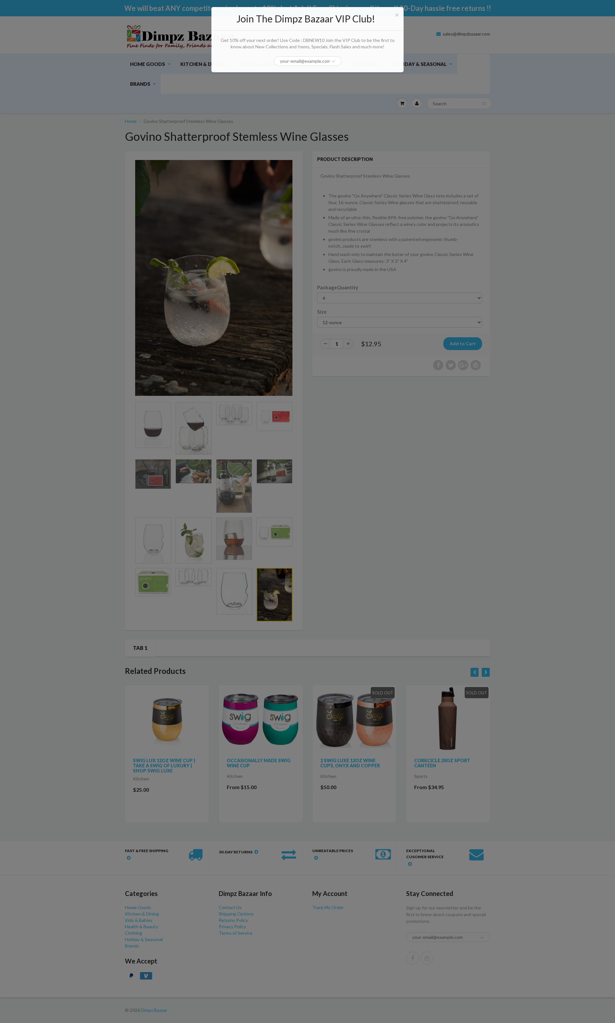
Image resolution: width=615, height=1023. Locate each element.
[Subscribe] (333, 64)
